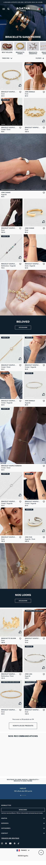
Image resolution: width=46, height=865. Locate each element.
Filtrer (38, 58)
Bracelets (33, 779)
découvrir (23, 327)
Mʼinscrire (23, 809)
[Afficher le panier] (42, 9)
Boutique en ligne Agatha (17, 779)
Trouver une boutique (10, 838)
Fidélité (23, 790)
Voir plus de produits (23, 726)
